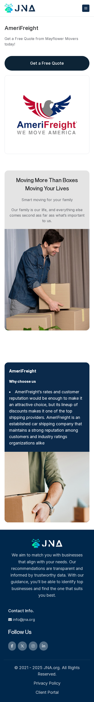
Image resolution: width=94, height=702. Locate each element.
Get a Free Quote (47, 63)
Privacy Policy (47, 683)
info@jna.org (24, 619)
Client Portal (47, 692)
